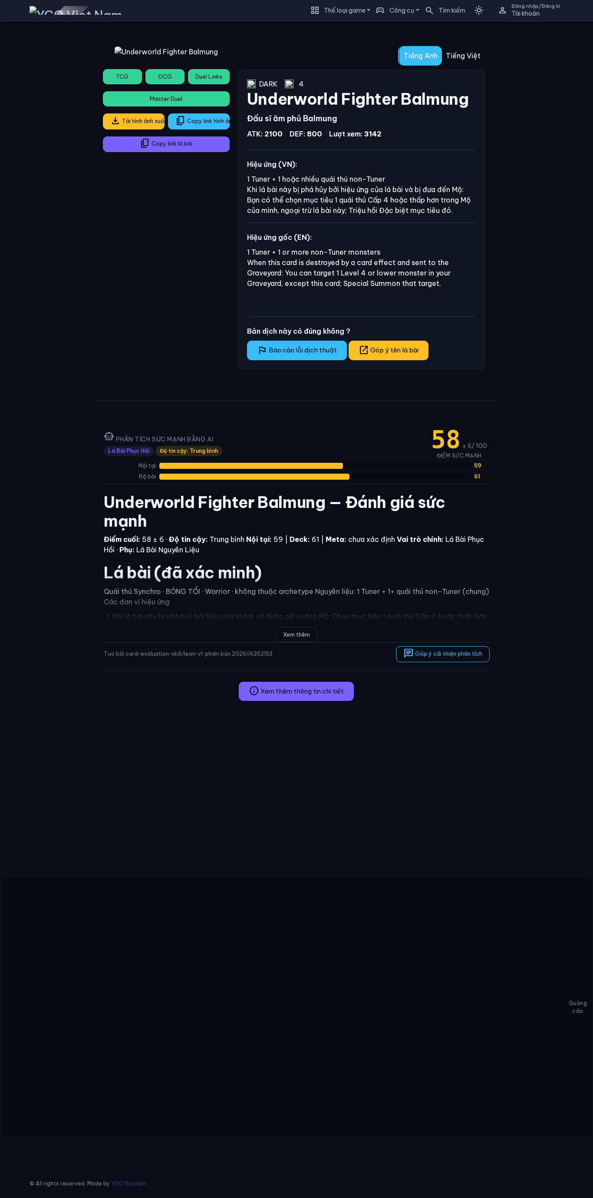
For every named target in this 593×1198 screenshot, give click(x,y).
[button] (442, 10)
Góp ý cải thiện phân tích (442, 653)
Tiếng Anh (421, 55)
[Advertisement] (44, 158)
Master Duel (166, 98)
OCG (165, 76)
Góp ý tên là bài (388, 350)
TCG (122, 76)
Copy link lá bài (166, 143)
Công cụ (401, 10)
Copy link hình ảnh (202, 121)
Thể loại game (345, 10)
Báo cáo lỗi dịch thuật (297, 350)
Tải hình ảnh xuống (137, 121)
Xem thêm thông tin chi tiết (296, 691)
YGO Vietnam (128, 1183)
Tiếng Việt (463, 55)
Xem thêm (296, 634)
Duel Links (208, 76)
